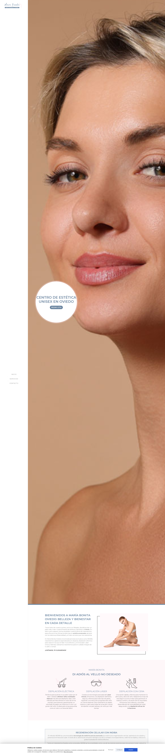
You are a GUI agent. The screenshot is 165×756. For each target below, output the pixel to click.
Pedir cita (56, 307)
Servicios (14, 379)
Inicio (13, 374)
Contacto (14, 383)
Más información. (68, 751)
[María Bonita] (13, 5)
